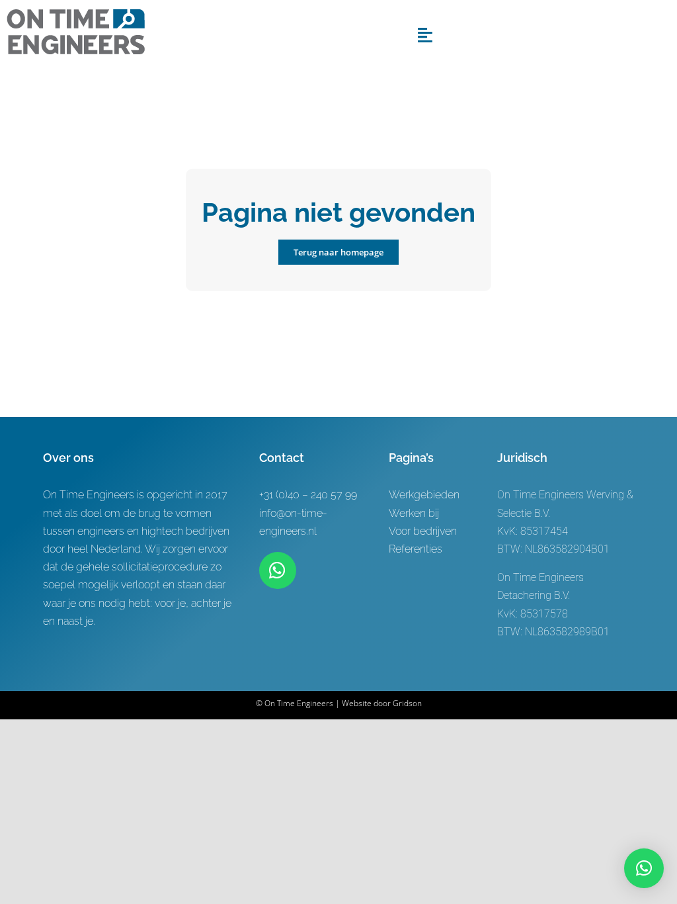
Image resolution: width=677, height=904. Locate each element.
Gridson (407, 703)
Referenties (415, 549)
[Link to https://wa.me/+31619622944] (277, 570)
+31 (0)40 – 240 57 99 (308, 494)
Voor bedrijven (423, 531)
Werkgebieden (424, 494)
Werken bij (414, 513)
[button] (644, 868)
